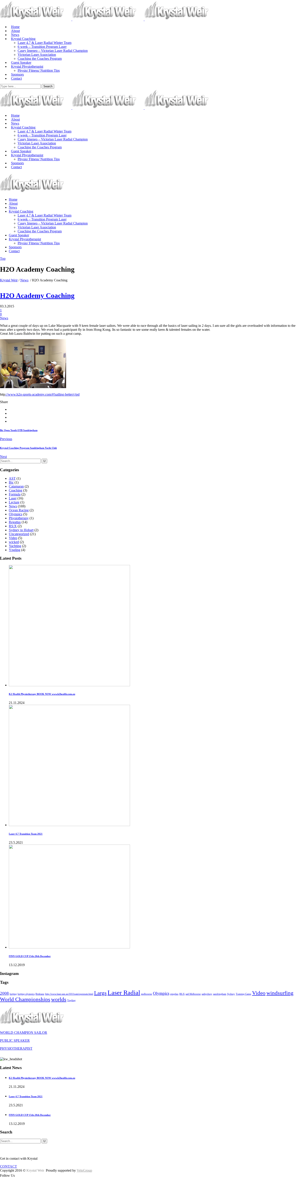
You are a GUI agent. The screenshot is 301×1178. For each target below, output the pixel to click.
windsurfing (280, 993)
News (24, 280)
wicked (14, 542)
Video (13, 538)
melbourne (146, 994)
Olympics (15, 514)
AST (12, 478)
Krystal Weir (9, 280)
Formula (14, 494)
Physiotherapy (19, 518)
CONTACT (8, 1166)
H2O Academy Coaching (37, 295)
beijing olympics (26, 994)
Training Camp (243, 994)
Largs (100, 993)
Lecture (14, 502)
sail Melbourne (193, 994)
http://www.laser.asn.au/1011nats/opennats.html (69, 994)
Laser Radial (124, 992)
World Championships (25, 999)
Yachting (15, 546)
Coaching (15, 490)
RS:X (13, 526)
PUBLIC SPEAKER (15, 1040)
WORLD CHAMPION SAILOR (23, 1032)
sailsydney (207, 994)
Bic (11, 482)
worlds (58, 999)
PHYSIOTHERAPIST (16, 1048)
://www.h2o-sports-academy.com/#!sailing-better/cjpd (42, 394)
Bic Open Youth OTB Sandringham (18, 430)
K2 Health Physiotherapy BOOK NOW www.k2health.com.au (42, 694)
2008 (4, 993)
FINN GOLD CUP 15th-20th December (30, 956)
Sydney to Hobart (21, 530)
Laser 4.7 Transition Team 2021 (26, 833)
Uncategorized (19, 534)
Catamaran (16, 486)
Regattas (15, 522)
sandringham (219, 994)
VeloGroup (84, 1170)
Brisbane (39, 994)
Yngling (14, 550)
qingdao (174, 994)
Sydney (231, 994)
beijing (13, 994)
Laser (13, 498)
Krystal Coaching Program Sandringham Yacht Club (28, 448)
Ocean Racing (19, 510)
